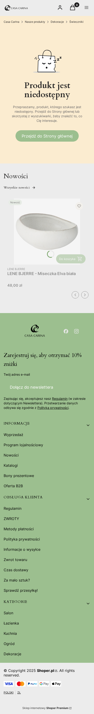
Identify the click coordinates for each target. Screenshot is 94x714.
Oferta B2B (13, 486)
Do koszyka (67, 259)
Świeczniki (76, 21)
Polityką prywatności (52, 408)
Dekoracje (57, 21)
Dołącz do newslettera (31, 387)
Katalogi (11, 465)
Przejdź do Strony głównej (47, 136)
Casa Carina (11, 21)
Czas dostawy (16, 570)
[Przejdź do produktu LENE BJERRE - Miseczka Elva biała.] (47, 232)
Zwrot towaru (15, 559)
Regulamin (60, 398)
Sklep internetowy (45, 708)
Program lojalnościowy (23, 445)
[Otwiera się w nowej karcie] (66, 331)
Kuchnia (10, 633)
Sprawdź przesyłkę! (21, 590)
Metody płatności (19, 529)
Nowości (11, 455)
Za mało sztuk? (17, 580)
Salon (8, 613)
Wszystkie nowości (17, 187)
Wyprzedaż (13, 434)
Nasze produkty (35, 21)
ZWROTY (11, 518)
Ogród (9, 643)
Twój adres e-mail (17, 374)
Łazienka (11, 623)
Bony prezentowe (19, 475)
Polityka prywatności (22, 539)
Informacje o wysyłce (22, 549)
